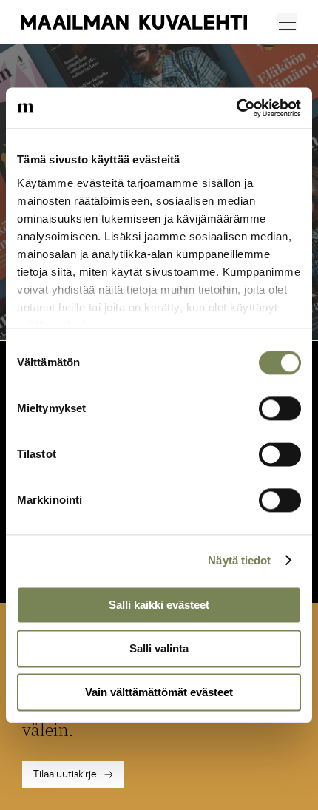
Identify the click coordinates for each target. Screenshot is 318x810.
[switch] (280, 408)
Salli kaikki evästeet (159, 604)
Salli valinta (159, 648)
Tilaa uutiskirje (65, 774)
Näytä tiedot (239, 560)
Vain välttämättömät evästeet (159, 692)
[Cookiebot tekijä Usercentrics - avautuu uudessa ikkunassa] (236, 108)
